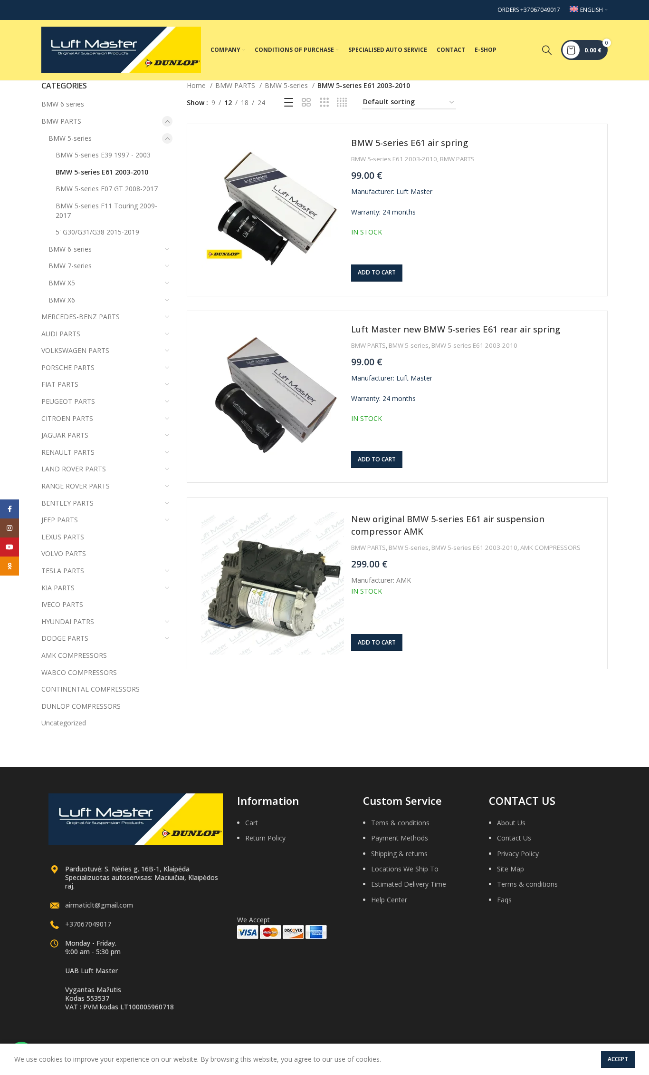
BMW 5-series (70, 138)
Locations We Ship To (405, 868)
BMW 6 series (62, 103)
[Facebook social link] (9, 508)
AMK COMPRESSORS (74, 655)
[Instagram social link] (9, 528)
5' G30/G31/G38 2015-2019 (97, 231)
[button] (376, 273)
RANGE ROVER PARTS (75, 485)
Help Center (389, 899)
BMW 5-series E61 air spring (409, 142)
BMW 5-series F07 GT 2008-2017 (107, 188)
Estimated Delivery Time (408, 884)
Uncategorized (63, 722)
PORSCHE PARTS (68, 367)
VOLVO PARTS (63, 553)
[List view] (289, 102)
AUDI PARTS (60, 333)
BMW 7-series (70, 265)
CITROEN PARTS (67, 418)
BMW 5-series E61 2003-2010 (102, 171)
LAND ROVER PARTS (73, 468)
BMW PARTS (61, 121)
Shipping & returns (399, 853)
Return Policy (265, 837)
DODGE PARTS (64, 638)
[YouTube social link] (9, 547)
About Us (511, 822)
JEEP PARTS (59, 519)
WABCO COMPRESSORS (79, 672)
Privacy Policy (518, 853)
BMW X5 (61, 282)
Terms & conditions (527, 884)
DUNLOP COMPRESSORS (81, 706)
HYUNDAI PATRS (67, 621)
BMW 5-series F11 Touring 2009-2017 (106, 210)
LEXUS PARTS (62, 536)
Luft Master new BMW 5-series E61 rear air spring (455, 329)
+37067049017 (88, 923)
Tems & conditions (400, 822)
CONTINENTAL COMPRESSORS (90, 689)
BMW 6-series (70, 249)
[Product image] (272, 209)
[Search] (546, 49)
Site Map (510, 868)
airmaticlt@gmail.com (99, 904)
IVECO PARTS (62, 604)
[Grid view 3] (324, 102)
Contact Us (514, 837)
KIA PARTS (58, 587)
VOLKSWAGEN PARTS (75, 350)
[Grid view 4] (342, 102)
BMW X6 (61, 299)
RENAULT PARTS (68, 452)
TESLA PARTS (62, 570)
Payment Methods (399, 837)
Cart (251, 822)
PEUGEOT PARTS (68, 401)
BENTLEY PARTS (67, 503)
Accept (618, 1059)
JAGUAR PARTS (64, 435)
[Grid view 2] (306, 102)
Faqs (504, 899)
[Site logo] (121, 49)
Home (197, 85)
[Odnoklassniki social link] (9, 566)
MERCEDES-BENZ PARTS (80, 316)
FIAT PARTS (59, 384)
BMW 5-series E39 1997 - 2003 (103, 154)
